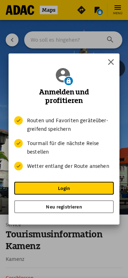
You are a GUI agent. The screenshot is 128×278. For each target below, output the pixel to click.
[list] (64, 143)
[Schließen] (110, 62)
